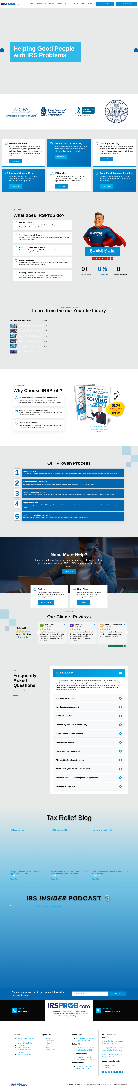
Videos (51, 4)
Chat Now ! (83, 602)
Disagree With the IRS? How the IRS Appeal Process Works (25, 873)
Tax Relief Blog (69, 817)
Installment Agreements (24, 1054)
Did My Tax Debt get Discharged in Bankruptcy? (31, 331)
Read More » (15, 879)
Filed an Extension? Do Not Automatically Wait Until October (110, 873)
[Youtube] (99, 258)
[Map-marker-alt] (105, 258)
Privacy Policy (110, 1065)
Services (40, 4)
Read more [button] (43, 641)
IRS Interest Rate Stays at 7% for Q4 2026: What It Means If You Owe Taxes (69, 873)
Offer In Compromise (23, 1047)
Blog (90, 4)
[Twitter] (96, 258)
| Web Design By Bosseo (120, 1084)
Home (31, 4)
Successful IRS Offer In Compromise (30, 336)
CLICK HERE (60, 680)
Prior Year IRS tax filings (26, 351)
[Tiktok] (108, 258)
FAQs (83, 4)
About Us (74, 4)
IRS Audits (20, 1045)
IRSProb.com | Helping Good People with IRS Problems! (31, 325)
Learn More (15, 161)
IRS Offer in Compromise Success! (29, 341)
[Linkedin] (102, 258)
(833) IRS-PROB (46, 602)
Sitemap (108, 1067)
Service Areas (50, 1050)
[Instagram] (112, 258)
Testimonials (62, 4)
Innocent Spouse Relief (24, 1043)
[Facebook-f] (93, 258)
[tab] (29, 325)
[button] (2, 50)
